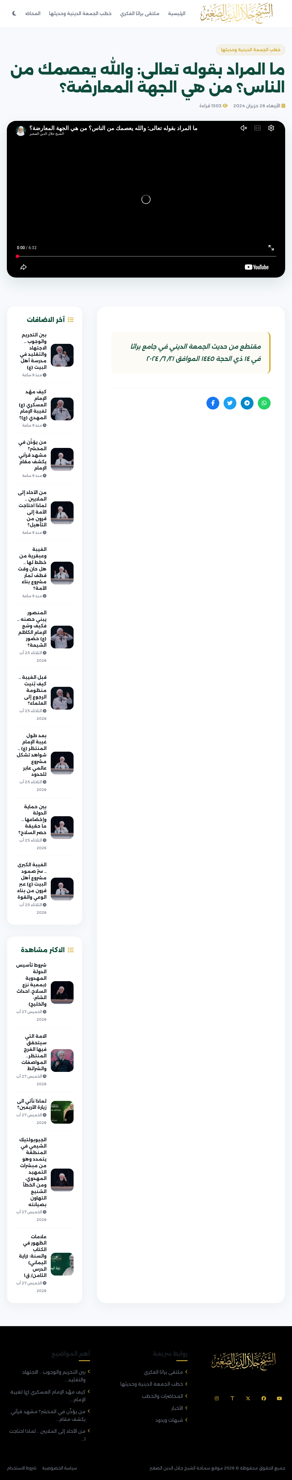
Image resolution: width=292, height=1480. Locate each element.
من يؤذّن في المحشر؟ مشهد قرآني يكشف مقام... (48, 1415)
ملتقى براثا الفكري (139, 13)
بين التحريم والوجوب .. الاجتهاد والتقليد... (54, 1375)
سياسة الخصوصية (59, 1468)
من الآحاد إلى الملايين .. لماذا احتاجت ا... (47, 1435)
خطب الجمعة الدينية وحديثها (80, 13)
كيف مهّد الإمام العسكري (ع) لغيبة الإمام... (48, 1395)
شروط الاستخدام (21, 1468)
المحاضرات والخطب (162, 1396)
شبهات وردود (169, 1420)
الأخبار (177, 1408)
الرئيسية (176, 13)
